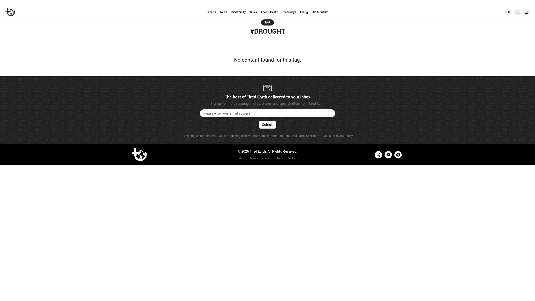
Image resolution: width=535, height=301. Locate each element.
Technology (289, 12)
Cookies (292, 158)
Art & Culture (320, 12)
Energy (304, 12)
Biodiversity (238, 12)
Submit (267, 124)
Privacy (254, 158)
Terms (280, 158)
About (241, 158)
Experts (211, 12)
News (223, 12)
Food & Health (269, 12)
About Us (267, 158)
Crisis (253, 12)
